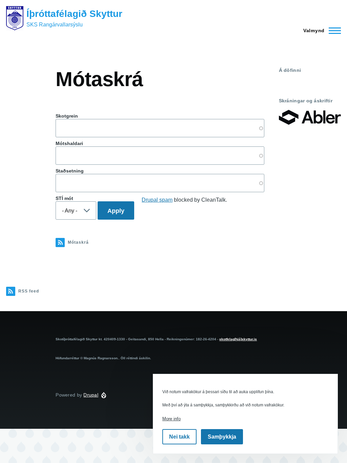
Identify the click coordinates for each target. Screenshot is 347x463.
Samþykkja (222, 437)
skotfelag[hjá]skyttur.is (238, 339)
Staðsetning (70, 171)
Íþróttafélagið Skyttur (74, 13)
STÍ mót (64, 198)
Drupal (90, 395)
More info (171, 418)
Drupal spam (157, 200)
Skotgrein (67, 116)
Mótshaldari (69, 143)
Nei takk (179, 437)
